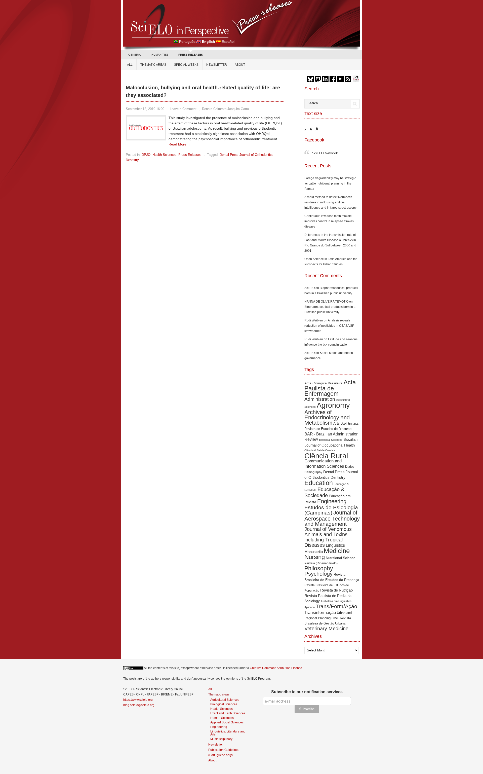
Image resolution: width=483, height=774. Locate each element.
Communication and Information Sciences (324, 463)
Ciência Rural (326, 456)
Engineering (331, 501)
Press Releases (190, 155)
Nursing (314, 557)
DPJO (146, 155)
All (130, 64)
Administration (319, 399)
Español (228, 42)
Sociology (312, 601)
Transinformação (320, 612)
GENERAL (134, 54)
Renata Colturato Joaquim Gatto (225, 109)
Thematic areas (153, 64)
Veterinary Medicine (326, 628)
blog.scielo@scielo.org (138, 705)
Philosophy (318, 568)
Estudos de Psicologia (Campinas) (331, 509)
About (240, 64)
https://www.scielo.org (138, 700)
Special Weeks (186, 64)
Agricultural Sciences (224, 699)
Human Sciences (222, 717)
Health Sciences (164, 155)
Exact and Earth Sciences (227, 713)
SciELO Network (325, 153)
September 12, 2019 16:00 (145, 109)
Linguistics (335, 545)
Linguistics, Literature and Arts (228, 733)
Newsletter (216, 64)
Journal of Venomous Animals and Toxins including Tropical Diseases (328, 537)
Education (318, 482)
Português (187, 42)
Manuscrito (313, 551)
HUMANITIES (159, 54)
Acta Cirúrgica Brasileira (323, 383)
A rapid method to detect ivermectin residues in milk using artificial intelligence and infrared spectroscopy (330, 202)
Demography (313, 472)
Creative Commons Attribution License (276, 668)
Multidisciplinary (221, 739)
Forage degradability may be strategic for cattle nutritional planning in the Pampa (330, 183)
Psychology (318, 574)
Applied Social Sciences (227, 722)
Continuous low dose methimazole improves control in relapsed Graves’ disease (329, 221)
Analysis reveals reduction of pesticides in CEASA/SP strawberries (329, 326)
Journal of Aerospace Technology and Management (332, 518)
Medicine (337, 550)
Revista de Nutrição (336, 590)
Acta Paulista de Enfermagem (330, 388)
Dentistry (132, 160)
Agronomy (333, 405)
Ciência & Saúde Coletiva (319, 450)
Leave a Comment (183, 109)
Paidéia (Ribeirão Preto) (321, 563)
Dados (349, 466)
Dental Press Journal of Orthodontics (246, 155)
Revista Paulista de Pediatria (327, 596)
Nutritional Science (340, 558)
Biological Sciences (330, 439)
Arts (336, 423)
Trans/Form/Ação (336, 606)
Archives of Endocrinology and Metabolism (327, 417)
